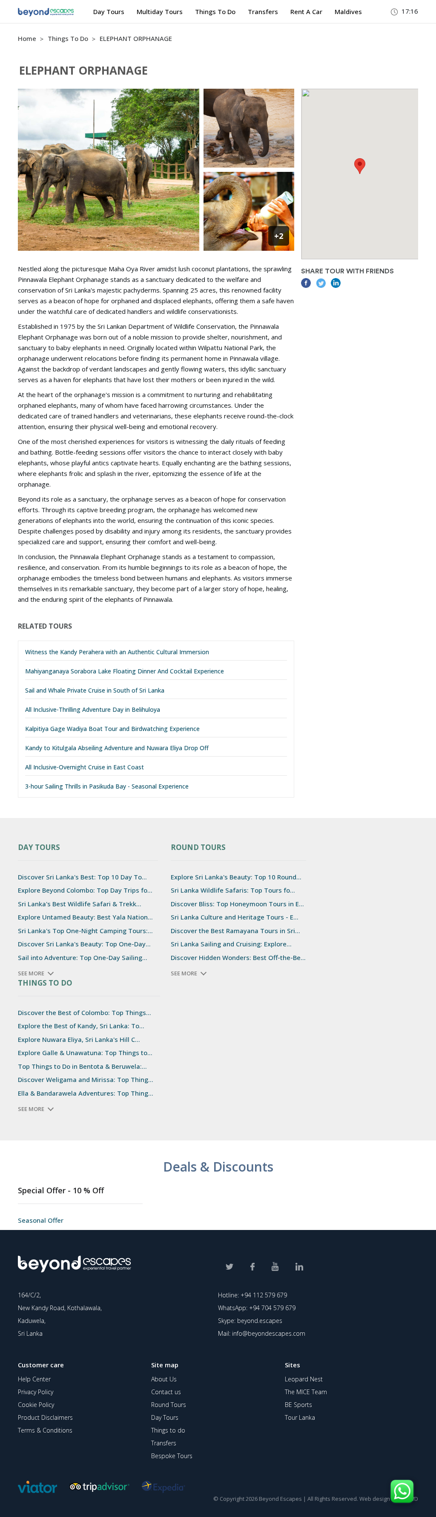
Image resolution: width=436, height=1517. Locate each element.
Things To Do (69, 38)
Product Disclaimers (45, 1417)
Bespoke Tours (171, 1456)
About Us (164, 1379)
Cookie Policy (36, 1405)
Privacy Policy (35, 1392)
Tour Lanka (300, 1417)
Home (27, 38)
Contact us (166, 1392)
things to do (215, 11)
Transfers (163, 1443)
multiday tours (160, 11)
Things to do (168, 1430)
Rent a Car (306, 11)
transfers (263, 11)
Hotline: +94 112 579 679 (252, 1295)
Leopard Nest (304, 1379)
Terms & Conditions (45, 1430)
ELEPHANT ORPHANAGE (136, 38)
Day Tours (108, 11)
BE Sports (298, 1405)
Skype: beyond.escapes (250, 1321)
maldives (348, 11)
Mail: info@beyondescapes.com (261, 1333)
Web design (374, 1498)
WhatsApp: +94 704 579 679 (256, 1308)
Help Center (34, 1379)
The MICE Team (306, 1392)
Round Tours (168, 1405)
